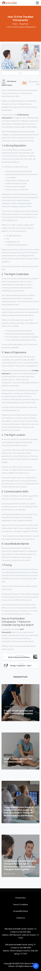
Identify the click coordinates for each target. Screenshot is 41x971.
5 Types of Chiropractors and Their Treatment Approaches (18, 712)
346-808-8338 (25, 947)
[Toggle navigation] (37, 3)
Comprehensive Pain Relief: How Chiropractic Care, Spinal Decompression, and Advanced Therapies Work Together (20, 865)
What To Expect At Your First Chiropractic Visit (18, 760)
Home (15, 24)
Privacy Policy (20, 898)
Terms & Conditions (20, 904)
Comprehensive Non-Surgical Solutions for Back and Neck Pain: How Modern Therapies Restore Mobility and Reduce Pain (18, 811)
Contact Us (20, 918)
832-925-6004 (25, 932)
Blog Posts (24, 24)
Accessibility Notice (20, 911)
